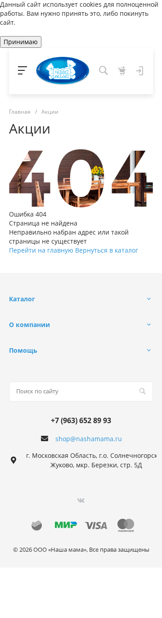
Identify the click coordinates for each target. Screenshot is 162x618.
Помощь (23, 350)
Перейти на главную (42, 250)
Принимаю (21, 41)
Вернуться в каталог (106, 250)
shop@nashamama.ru (88, 438)
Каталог (22, 299)
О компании (29, 324)
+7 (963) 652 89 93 (81, 420)
